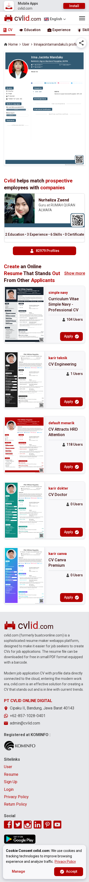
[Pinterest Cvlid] (47, 825)
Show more (74, 273)
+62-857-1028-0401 (27, 715)
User (25, 44)
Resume (11, 774)
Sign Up (10, 781)
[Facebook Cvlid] (8, 825)
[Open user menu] (82, 18)
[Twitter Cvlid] (18, 825)
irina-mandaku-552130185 (51, 83)
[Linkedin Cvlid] (38, 825)
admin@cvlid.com (25, 723)
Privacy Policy (16, 796)
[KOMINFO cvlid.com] (20, 746)
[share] (81, 43)
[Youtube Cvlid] (57, 825)
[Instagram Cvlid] (28, 825)
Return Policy (15, 804)
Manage (18, 871)
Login (9, 789)
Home (13, 44)
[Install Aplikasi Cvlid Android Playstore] (20, 839)
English (56, 19)
